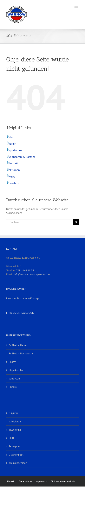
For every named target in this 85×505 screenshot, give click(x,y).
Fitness (13, 387)
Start (11, 137)
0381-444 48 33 (25, 270)
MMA (11, 438)
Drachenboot (16, 455)
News (11, 176)
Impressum (41, 481)
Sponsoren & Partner (21, 157)
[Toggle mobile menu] (76, 6)
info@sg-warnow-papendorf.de (32, 274)
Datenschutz (25, 481)
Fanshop (13, 183)
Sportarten (15, 150)
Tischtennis (15, 429)
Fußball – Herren (18, 345)
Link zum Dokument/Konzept (22, 298)
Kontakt (13, 163)
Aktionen (14, 170)
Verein (12, 143)
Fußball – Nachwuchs (21, 353)
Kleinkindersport (18, 463)
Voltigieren (15, 421)
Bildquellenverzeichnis (63, 481)
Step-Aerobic (16, 370)
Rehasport (14, 446)
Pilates (12, 362)
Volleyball (14, 378)
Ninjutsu (13, 413)
